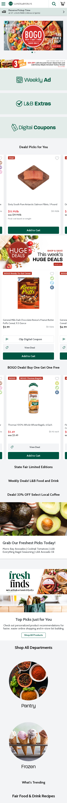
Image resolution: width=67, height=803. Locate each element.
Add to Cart (33, 230)
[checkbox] (57, 158)
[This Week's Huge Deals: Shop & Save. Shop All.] (33, 252)
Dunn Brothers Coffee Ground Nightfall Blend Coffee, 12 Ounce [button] (30, 682)
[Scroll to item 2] (35, 52)
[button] (54, 4)
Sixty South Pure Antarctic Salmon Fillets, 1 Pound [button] (32, 204)
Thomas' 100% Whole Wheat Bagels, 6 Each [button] (30, 424)
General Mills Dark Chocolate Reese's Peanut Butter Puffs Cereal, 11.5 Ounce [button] (28, 322)
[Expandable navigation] (3, 4)
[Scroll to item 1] (32, 52)
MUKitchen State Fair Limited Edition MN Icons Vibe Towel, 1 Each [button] (31, 526)
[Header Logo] (19, 3)
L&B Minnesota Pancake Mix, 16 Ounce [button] (27, 601)
